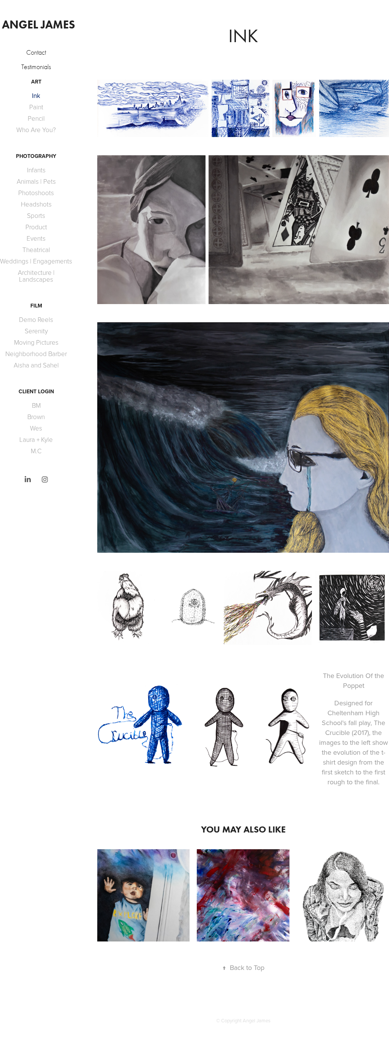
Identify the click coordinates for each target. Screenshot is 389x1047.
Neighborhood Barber (36, 353)
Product (36, 226)
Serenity (36, 330)
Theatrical (36, 249)
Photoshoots (36, 192)
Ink (36, 95)
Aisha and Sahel (36, 365)
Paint (36, 106)
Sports (36, 215)
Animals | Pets (36, 181)
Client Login (36, 391)
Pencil (36, 118)
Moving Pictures (36, 342)
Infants (36, 170)
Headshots (36, 204)
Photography (36, 156)
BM (36, 405)
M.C (36, 450)
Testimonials (36, 67)
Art (36, 81)
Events (36, 238)
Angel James (38, 24)
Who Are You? (36, 129)
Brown (36, 416)
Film (36, 305)
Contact (36, 53)
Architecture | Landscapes (36, 276)
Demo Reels (36, 319)
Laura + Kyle (36, 439)
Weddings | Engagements (36, 261)
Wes (36, 428)
